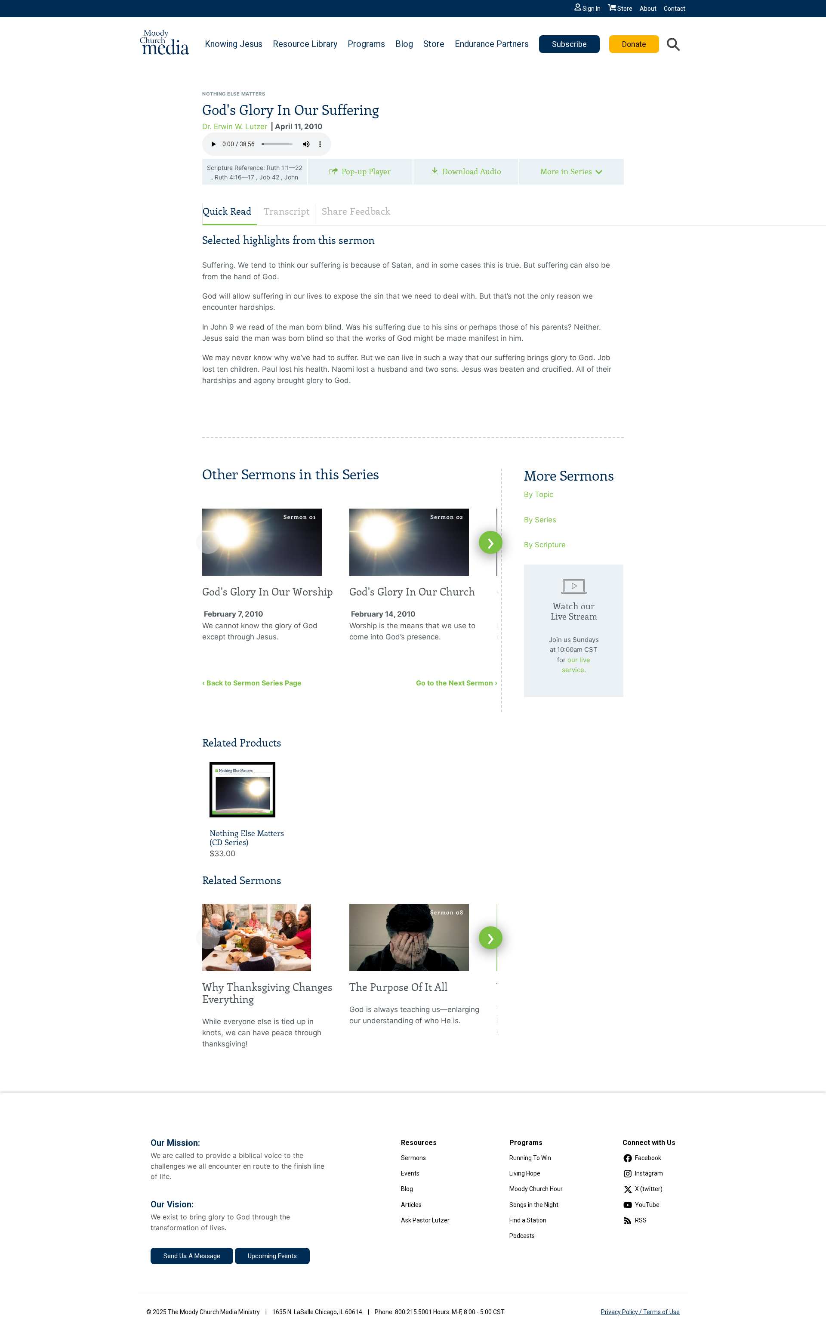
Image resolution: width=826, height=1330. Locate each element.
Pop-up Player (366, 171)
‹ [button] (208, 542)
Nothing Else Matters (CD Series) (247, 838)
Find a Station (527, 1220)
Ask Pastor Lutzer (425, 1220)
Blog (404, 44)
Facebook (648, 1157)
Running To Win (530, 1157)
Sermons (413, 1157)
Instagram (649, 1173)
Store (625, 8)
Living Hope (524, 1173)
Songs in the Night (533, 1204)
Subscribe (569, 44)
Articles (411, 1204)
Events (410, 1173)
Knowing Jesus (233, 44)
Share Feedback (356, 211)
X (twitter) (649, 1188)
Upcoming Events (272, 1256)
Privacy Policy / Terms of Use (640, 1311)
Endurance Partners (492, 44)
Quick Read (227, 211)
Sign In (591, 8)
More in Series (566, 171)
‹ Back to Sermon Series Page (252, 683)
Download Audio (471, 171)
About (648, 8)
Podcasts (522, 1235)
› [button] (490, 542)
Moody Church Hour (536, 1188)
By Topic (538, 494)
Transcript (287, 211)
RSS (641, 1220)
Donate (634, 44)
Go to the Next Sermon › (456, 683)
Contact (674, 8)
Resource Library (305, 44)
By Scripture (545, 544)
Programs (366, 44)
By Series (540, 519)
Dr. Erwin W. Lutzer (234, 126)
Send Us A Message (191, 1256)
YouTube (647, 1204)
